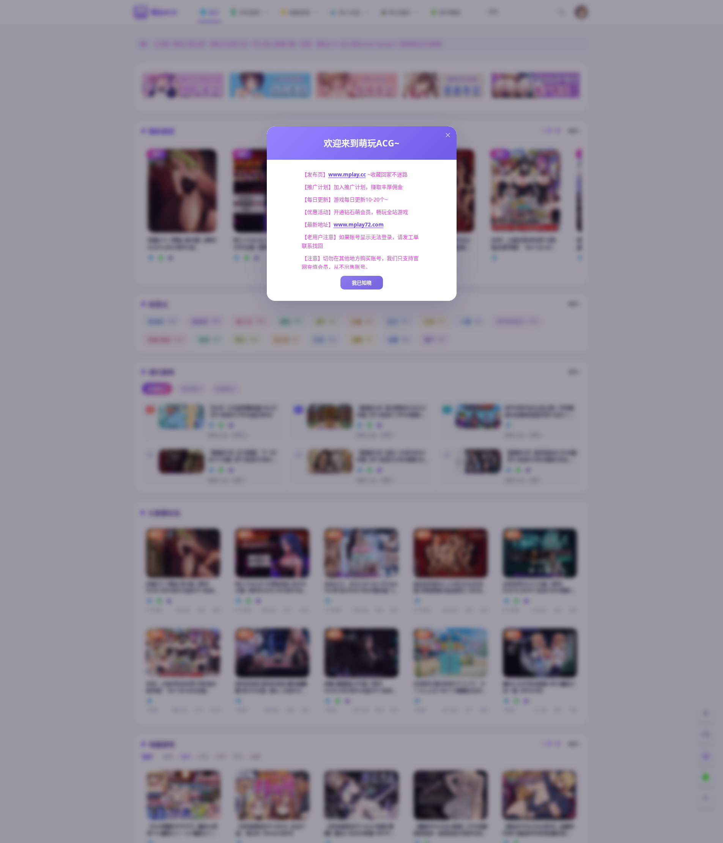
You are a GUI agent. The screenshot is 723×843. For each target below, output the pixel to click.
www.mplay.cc (347, 174)
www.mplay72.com (359, 224)
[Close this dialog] (447, 135)
